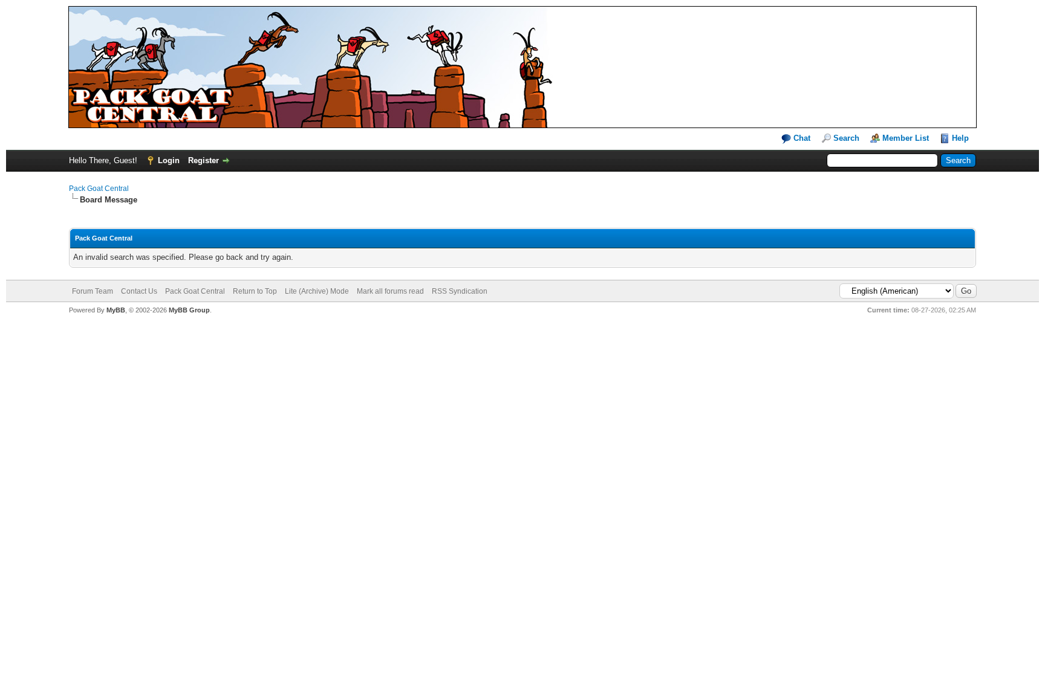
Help (960, 138)
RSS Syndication (459, 291)
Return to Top (255, 291)
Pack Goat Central (99, 188)
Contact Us (139, 291)
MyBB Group (189, 310)
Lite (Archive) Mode (317, 291)
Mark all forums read (390, 291)
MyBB (115, 310)
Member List (905, 138)
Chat (800, 138)
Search (846, 138)
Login (169, 160)
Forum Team (92, 291)
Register (203, 160)
